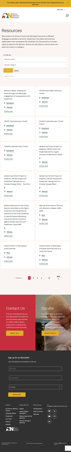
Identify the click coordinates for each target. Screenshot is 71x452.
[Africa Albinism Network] (10, 15)
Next (58, 276)
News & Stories (38, 411)
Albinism (36, 414)
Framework (9, 416)
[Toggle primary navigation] (67, 16)
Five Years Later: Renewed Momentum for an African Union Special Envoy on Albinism (35, 3)
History (8, 421)
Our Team (9, 419)
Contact (8, 424)
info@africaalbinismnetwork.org (57, 406)
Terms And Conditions (37, 443)
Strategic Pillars (11, 413)
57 (49, 278)
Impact (21, 408)
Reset (16, 70)
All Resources (37, 408)
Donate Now (49, 333)
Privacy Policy (29, 443)
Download (8, 111)
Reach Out (14, 333)
